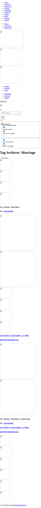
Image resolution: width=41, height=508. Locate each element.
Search (6, 20)
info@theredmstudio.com (9, 340)
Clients (6, 8)
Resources (7, 6)
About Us (7, 5)
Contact (7, 18)
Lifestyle (7, 12)
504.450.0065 (8, 211)
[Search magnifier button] (3, 117)
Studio (6, 14)
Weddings (7, 10)
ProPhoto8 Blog (20, 505)
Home (6, 3)
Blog (6, 16)
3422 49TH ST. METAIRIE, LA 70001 (14, 336)
